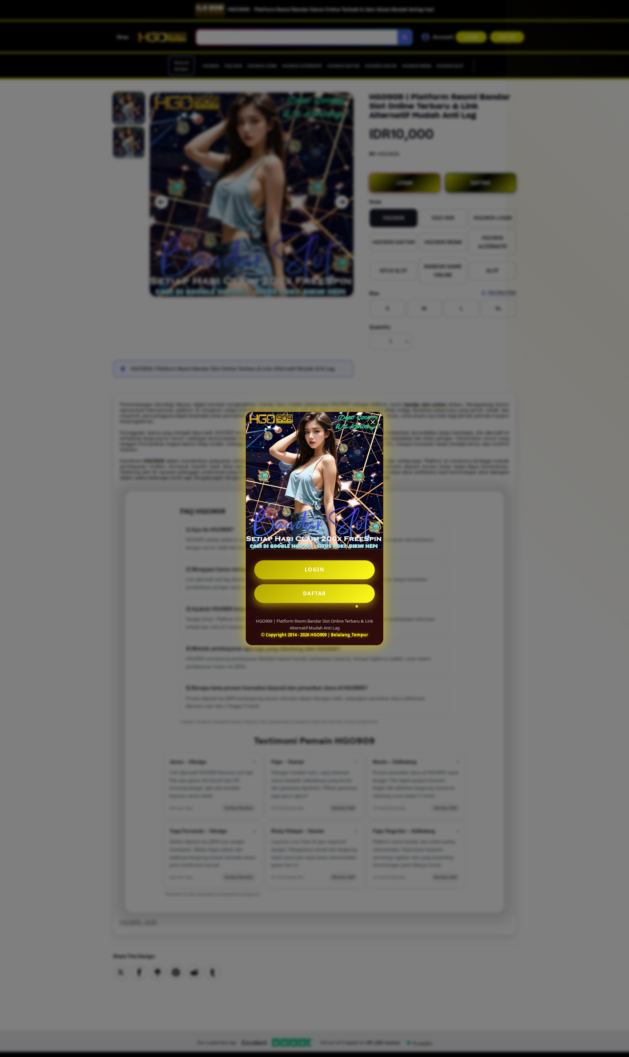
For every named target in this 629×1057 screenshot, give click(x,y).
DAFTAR (314, 593)
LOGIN (315, 569)
